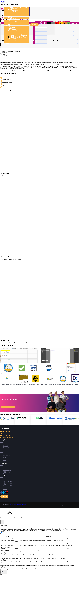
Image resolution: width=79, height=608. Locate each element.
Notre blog (10, 26)
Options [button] (2, 518)
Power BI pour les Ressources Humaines (18, 37)
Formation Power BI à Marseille (7, 484)
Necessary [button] (2, 531)
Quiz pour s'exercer (12, 38)
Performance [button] (2, 555)
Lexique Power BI (11, 27)
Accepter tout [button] (12, 518)
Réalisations (10, 17)
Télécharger (4, 496)
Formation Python (14, 10)
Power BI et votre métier (13, 30)
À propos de (5, 445)
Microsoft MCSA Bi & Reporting (7, 373)
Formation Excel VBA (15, 14)
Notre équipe (10, 22)
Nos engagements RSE (12, 21)
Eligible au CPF (33, 373)
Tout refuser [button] (7, 518)
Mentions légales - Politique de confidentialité (18, 504)
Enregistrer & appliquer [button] (5, 569)
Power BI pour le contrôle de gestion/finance (19, 35)
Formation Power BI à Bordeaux (7, 488)
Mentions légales (6, 455)
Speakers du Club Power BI (22, 384)
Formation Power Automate (16, 15)
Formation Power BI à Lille (7, 486)
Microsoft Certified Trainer (63, 384)
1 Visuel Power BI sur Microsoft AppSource (70, 373)
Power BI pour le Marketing (16, 34)
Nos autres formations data (13, 9)
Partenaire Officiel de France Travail (7, 384)
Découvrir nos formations (7, 406)
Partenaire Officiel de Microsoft (50, 384)
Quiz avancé (13, 41)
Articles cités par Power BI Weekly (35, 384)
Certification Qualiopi (21, 373)
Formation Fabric (14, 12)
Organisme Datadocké (74, 384)
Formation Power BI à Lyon (7, 482)
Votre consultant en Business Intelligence (7, 447)
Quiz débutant (13, 39)
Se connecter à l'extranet (6, 459)
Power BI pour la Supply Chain (17, 31)
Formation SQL (14, 11)
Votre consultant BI (12, 18)
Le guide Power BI (12, 28)
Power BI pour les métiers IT (16, 33)
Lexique (4, 461)
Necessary (4, 532)
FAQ (9, 24)
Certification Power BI (12, 8)
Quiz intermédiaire (14, 40)
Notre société (10, 20)
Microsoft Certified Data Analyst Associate (48, 373)
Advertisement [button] (3, 562)
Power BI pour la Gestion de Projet (17, 36)
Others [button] (1, 566)
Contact (7, 43)
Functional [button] (2, 552)
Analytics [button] (2, 559)
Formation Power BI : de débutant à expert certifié (18, 7)
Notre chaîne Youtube (12, 29)
